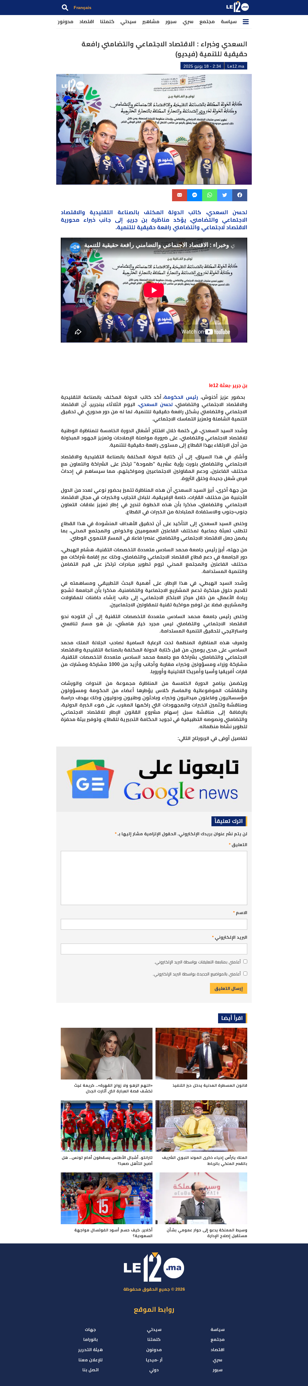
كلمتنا (107, 21)
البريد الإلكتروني (229, 937)
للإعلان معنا (91, 1359)
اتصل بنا (90, 1369)
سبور (171, 21)
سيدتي (128, 21)
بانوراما (90, 1339)
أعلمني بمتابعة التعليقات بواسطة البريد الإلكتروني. (197, 961)
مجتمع (207, 21)
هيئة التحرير (90, 1349)
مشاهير (150, 21)
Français (82, 7)
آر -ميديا (154, 1359)
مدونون (64, 21)
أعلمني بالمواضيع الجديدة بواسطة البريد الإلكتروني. (196, 974)
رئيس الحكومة (181, 397)
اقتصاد (86, 21)
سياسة (229, 21)
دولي (154, 1369)
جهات (90, 1329)
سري (188, 21)
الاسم (240, 912)
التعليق (238, 844)
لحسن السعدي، (155, 404)
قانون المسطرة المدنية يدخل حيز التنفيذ (210, 1085)
